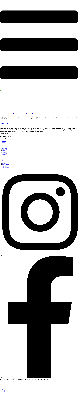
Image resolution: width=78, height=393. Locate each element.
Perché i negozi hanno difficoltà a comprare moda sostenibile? (17, 113)
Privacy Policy (4, 148)
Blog (3, 389)
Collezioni (4, 382)
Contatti (3, 391)
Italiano (3, 142)
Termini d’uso (4, 149)
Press (3, 160)
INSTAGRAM (4, 123)
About (3, 156)
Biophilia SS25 (6, 384)
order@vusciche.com (5, 164)
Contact (3, 161)
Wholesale (4, 141)
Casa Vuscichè (4, 390)
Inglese (3, 143)
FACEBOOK (3, 126)
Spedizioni (4, 150)
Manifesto (3, 388)
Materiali (3, 387)
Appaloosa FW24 (7, 385)
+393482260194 (5, 163)
